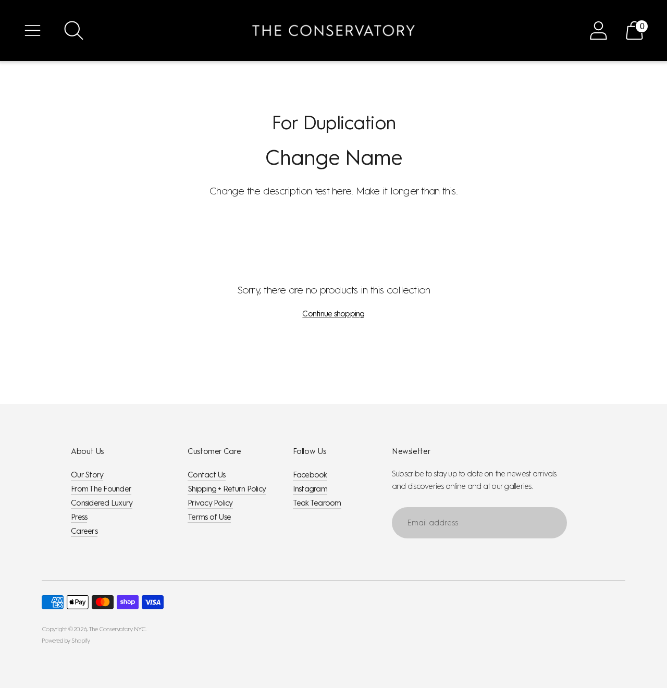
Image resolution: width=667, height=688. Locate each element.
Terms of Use (209, 517)
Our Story (87, 475)
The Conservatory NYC (117, 629)
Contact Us (207, 475)
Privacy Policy (210, 503)
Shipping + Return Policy (227, 489)
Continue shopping (333, 313)
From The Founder (101, 489)
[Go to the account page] (598, 30)
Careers (84, 531)
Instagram (310, 489)
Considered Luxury (101, 503)
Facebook (310, 475)
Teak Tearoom (317, 503)
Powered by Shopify (66, 640)
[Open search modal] (74, 30)
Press (79, 517)
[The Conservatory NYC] (333, 30)
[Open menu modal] (33, 30)
